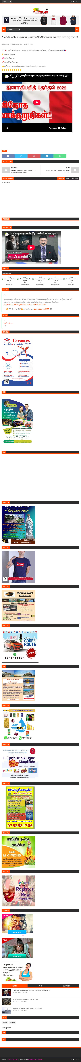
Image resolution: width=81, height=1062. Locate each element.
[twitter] (74, 1)
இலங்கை (5, 1022)
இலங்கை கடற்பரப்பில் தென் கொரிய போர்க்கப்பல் (27, 1008)
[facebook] (71, 1)
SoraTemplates (13, 1059)
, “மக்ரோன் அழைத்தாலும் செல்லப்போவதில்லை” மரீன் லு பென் (31, 990)
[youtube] (76, 1)
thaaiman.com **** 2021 (35, 1059)
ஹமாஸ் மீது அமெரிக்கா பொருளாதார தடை (26, 999)
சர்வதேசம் (12, 1022)
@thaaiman (8, 323)
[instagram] (78, 1)
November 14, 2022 (41, 309)
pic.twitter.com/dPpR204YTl (35, 305)
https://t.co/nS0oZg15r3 (13, 305)
